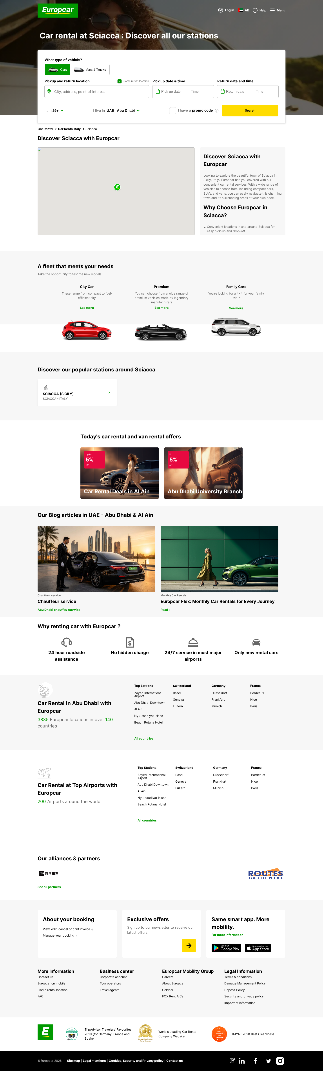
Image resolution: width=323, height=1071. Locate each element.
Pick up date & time (168, 81)
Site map (73, 1060)
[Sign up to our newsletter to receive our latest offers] (189, 945)
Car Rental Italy (69, 129)
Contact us (174, 1060)
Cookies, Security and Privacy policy (136, 1060)
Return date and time (235, 81)
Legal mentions (94, 1060)
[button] (117, 187)
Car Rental (45, 129)
